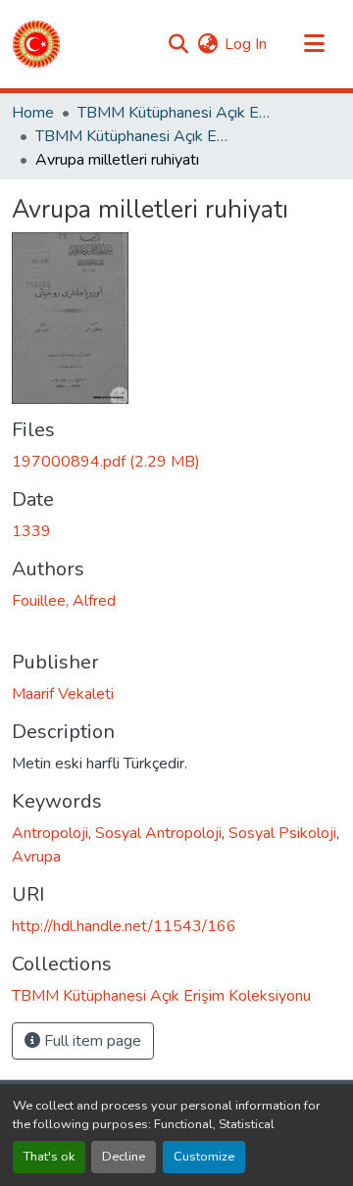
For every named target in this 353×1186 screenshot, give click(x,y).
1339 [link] (31, 531)
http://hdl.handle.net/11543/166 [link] (124, 926)
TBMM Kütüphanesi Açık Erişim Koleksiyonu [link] (175, 113)
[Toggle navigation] (313, 44)
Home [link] (33, 113)
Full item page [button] (90, 1041)
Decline (123, 1156)
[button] (36, 44)
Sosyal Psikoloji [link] (282, 833)
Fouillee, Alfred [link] (64, 601)
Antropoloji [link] (50, 833)
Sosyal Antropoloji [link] (158, 833)
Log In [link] (246, 44)
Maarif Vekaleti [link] (63, 694)
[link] (176, 461)
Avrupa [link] (36, 856)
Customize (204, 1156)
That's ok (49, 1156)
